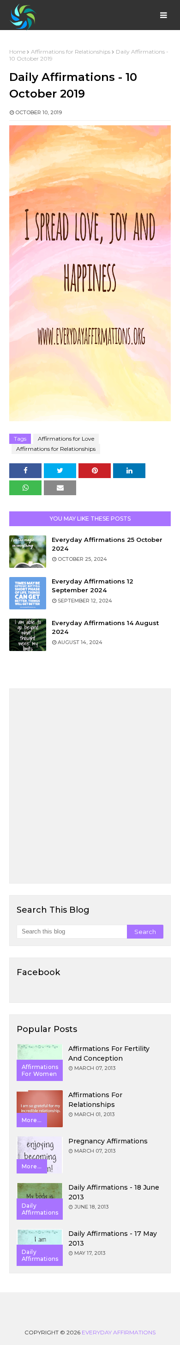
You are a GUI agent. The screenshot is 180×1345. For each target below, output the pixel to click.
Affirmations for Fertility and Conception (109, 1053)
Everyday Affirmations (119, 1332)
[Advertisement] (90, 786)
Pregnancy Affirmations (108, 1141)
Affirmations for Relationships (70, 51)
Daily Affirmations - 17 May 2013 (112, 1238)
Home (17, 51)
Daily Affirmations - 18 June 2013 (113, 1192)
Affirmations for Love (66, 438)
